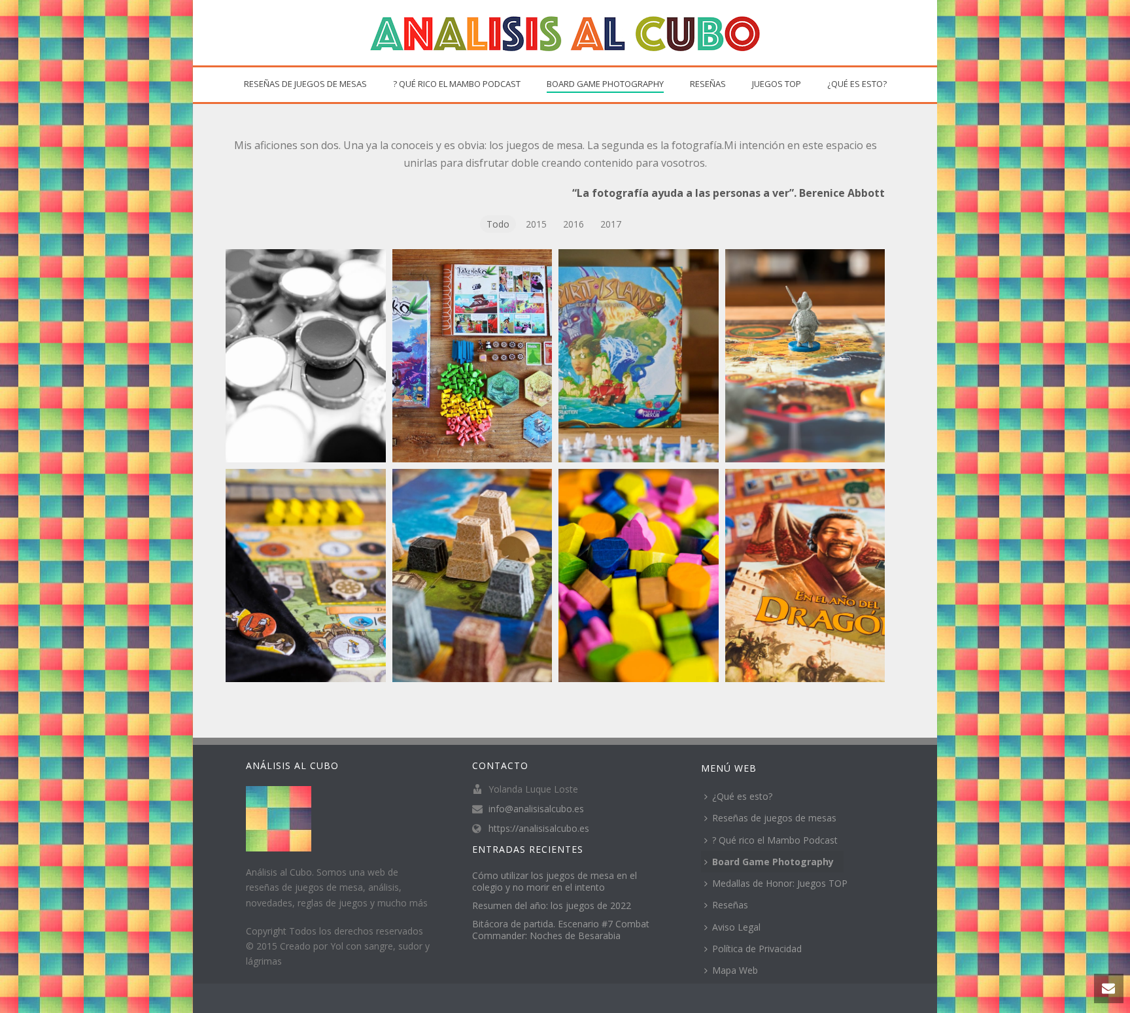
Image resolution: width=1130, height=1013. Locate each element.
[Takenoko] (472, 355)
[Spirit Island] (638, 355)
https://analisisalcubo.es (538, 828)
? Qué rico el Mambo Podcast (457, 84)
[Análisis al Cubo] (565, 32)
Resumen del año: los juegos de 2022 (551, 906)
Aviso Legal (736, 927)
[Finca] (638, 575)
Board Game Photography (605, 84)
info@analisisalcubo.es (536, 809)
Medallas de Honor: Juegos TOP (780, 883)
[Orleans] (306, 575)
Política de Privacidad (757, 948)
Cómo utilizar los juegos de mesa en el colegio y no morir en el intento (554, 881)
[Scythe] (805, 355)
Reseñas (708, 84)
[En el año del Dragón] (805, 575)
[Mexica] (472, 575)
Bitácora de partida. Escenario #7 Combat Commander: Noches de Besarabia (560, 930)
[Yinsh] (306, 355)
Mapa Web (735, 970)
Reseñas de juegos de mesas (305, 84)
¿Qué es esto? (857, 84)
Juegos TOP (776, 84)
